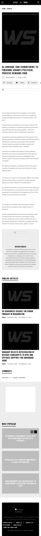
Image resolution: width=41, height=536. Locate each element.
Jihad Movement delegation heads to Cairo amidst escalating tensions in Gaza (20, 483)
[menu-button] (38, 2)
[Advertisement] (20, 399)
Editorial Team (12, 317)
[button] (2, 2)
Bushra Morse (20, 246)
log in (10, 378)
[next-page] (35, 431)
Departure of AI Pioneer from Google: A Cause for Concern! (20, 461)
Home (4, 9)
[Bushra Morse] (20, 237)
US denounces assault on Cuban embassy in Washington (17, 313)
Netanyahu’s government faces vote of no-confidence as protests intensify (20, 438)
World (9, 9)
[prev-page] (32, 431)
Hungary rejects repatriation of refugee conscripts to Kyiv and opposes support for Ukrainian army (18, 356)
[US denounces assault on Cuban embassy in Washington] (20, 296)
